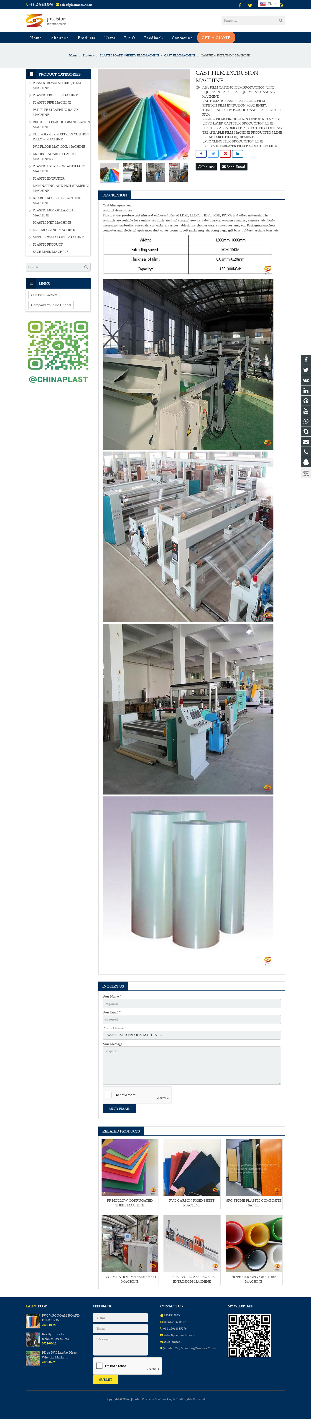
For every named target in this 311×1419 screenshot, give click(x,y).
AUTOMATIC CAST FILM (223, 101)
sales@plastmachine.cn (76, 5)
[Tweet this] (213, 154)
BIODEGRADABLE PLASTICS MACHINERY (55, 156)
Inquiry (207, 166)
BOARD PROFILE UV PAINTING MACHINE (57, 200)
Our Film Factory (44, 295)
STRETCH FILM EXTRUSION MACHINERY (234, 105)
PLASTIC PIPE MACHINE (52, 102)
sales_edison (172, 1342)
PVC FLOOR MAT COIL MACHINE (59, 147)
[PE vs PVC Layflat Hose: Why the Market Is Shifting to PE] (33, 1364)
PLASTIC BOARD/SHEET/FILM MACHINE (57, 85)
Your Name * (112, 996)
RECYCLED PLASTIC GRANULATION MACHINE (61, 124)
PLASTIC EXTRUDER (48, 178)
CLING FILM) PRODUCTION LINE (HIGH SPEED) (242, 119)
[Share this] (201, 154)
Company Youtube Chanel (51, 305)
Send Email (235, 166)
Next (184, 114)
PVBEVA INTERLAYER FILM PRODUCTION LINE (239, 146)
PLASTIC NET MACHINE (52, 223)
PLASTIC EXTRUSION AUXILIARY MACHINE (59, 168)
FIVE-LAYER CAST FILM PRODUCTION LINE (238, 123)
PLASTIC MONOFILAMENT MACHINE (54, 212)
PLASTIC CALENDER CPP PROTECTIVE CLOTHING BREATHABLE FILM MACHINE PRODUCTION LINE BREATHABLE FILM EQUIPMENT (242, 128)
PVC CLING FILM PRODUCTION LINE (233, 141)
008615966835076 (175, 1322)
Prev (104, 114)
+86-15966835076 (41, 5)
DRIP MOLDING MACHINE (54, 230)
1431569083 (172, 1315)
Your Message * (114, 1044)
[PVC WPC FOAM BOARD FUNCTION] (33, 1327)
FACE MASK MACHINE (51, 252)
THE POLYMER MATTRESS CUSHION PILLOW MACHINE (61, 136)
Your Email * (111, 1012)
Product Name (113, 1028)
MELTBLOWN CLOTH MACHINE (58, 237)
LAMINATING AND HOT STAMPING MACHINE (61, 188)
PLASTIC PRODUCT (48, 244)
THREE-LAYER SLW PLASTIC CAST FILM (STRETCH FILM (241, 110)
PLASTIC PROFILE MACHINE (55, 95)
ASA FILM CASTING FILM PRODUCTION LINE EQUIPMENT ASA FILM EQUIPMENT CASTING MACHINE (238, 88)
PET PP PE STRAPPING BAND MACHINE (55, 112)
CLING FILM (255, 101)
